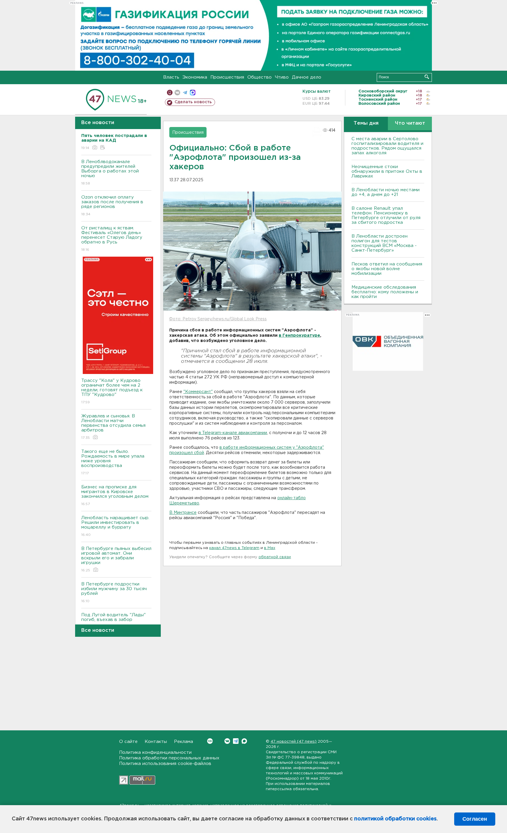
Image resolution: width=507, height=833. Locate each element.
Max (244, 741)
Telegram (236, 741)
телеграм (185, 92)
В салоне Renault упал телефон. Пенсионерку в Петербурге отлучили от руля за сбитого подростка (385, 215)
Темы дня (366, 123)
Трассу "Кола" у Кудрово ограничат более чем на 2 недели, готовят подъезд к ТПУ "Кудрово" (112, 391)
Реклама (183, 742)
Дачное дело (306, 77)
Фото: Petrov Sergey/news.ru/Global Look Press (218, 319)
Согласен (474, 819)
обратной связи (274, 557)
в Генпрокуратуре (299, 335)
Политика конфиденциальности (155, 752)
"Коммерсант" (198, 392)
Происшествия (227, 77)
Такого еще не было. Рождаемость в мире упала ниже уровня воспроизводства (112, 462)
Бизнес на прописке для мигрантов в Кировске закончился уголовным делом (115, 495)
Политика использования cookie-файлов (165, 764)
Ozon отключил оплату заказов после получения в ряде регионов (112, 205)
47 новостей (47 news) (294, 741)
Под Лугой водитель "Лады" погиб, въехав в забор (113, 621)
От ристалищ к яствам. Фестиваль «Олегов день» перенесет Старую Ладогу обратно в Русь (111, 238)
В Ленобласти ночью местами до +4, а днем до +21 (385, 192)
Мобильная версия (170, 92)
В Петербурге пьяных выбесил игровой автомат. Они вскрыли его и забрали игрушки (116, 559)
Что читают (410, 123)
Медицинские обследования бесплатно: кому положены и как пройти (384, 292)
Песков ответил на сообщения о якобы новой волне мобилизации (386, 268)
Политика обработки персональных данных (169, 758)
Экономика (194, 77)
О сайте (128, 742)
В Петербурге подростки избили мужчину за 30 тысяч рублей (114, 592)
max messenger (192, 92)
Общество (259, 77)
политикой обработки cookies (395, 819)
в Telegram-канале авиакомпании (233, 433)
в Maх (269, 548)
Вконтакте (227, 741)
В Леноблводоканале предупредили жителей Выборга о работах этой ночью (110, 172)
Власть (171, 77)
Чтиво (282, 77)
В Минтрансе (183, 512)
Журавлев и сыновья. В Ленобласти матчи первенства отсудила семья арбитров (113, 426)
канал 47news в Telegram (234, 548)
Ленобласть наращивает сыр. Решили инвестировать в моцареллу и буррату (115, 526)
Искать (427, 77)
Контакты (156, 742)
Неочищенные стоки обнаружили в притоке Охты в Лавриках (386, 171)
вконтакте (177, 92)
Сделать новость (193, 102)
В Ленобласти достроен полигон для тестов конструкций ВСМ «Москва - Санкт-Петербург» (384, 243)
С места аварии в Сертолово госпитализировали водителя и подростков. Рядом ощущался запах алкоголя (387, 146)
